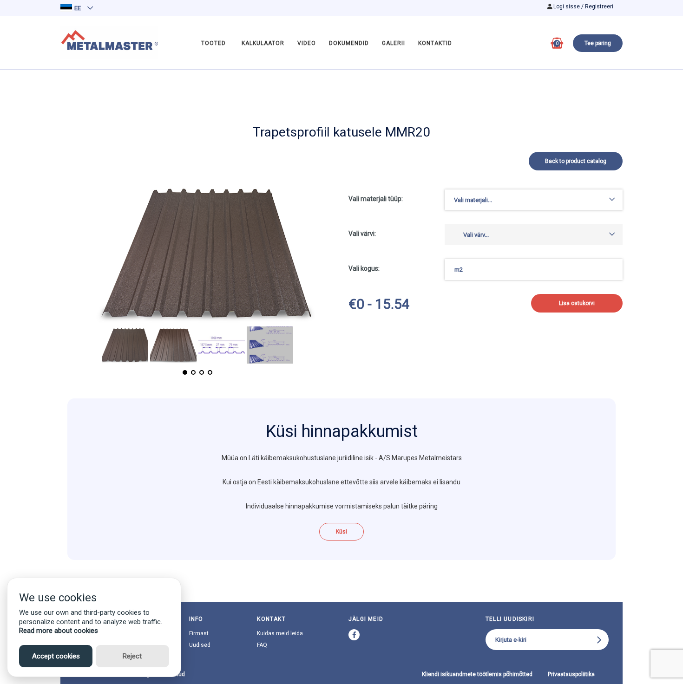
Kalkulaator (263, 43)
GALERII (393, 43)
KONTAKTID (435, 43)
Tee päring (597, 43)
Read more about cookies (58, 630)
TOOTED (213, 43)
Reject (132, 656)
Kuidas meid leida (280, 633)
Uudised (199, 645)
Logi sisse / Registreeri (583, 6)
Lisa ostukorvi (577, 303)
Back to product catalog (575, 161)
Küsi (341, 531)
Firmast (199, 633)
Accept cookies (56, 656)
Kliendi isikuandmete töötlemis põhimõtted (477, 674)
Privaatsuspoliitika (571, 674)
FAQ (262, 645)
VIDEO (306, 43)
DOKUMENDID (349, 43)
